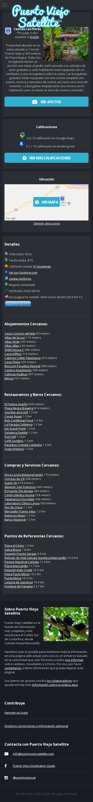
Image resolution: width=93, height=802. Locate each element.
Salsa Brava (13, 550)
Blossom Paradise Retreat (22, 366)
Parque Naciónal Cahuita (22, 562)
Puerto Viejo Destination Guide (34, 766)
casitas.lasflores (20, 279)
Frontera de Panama (19, 586)
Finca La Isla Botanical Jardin (24, 475)
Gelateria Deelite (16, 433)
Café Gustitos (14, 441)
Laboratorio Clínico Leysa (22, 503)
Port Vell (10, 437)
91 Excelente (42, 266)
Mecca (9, 378)
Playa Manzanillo (16, 566)
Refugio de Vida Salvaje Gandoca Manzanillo (35, 558)
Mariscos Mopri (15, 515)
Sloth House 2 (14, 350)
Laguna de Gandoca (19, 582)
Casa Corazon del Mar (20, 333)
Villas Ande (12, 342)
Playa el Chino (14, 545)
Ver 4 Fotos (50, 101)
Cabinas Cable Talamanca (23, 358)
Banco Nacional (15, 519)
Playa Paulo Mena (17, 574)
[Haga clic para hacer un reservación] (18, 306)
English (34, 37)
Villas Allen (12, 346)
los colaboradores (59, 681)
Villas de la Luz (15, 337)
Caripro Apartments (18, 370)
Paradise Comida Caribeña (23, 445)
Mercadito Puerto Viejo (20, 511)
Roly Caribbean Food (19, 420)
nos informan (74, 660)
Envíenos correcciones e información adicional (36, 726)
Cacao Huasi (13, 416)
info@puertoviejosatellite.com (33, 754)
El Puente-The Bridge (19, 491)
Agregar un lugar (16, 713)
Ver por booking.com (23, 273)
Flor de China (14, 507)
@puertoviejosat (24, 778)
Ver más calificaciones (49, 158)
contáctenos (13, 668)
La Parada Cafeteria (19, 424)
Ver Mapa (50, 202)
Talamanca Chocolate (19, 499)
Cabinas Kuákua (16, 374)
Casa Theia (12, 362)
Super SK (11, 483)
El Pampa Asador (16, 404)
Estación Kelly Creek (18, 570)
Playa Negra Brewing (19, 408)
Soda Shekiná (14, 449)
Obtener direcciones (46, 223)
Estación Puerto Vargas (21, 554)
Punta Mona (13, 578)
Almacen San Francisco (20, 487)
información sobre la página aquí (55, 685)
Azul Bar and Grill (16, 412)
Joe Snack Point (15, 428)
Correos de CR (15, 479)
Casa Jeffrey (13, 354)
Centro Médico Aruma (19, 495)
